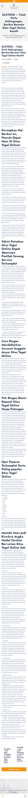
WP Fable (14, 792)
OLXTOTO (4, 66)
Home (12, 34)
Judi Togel (6, 63)
